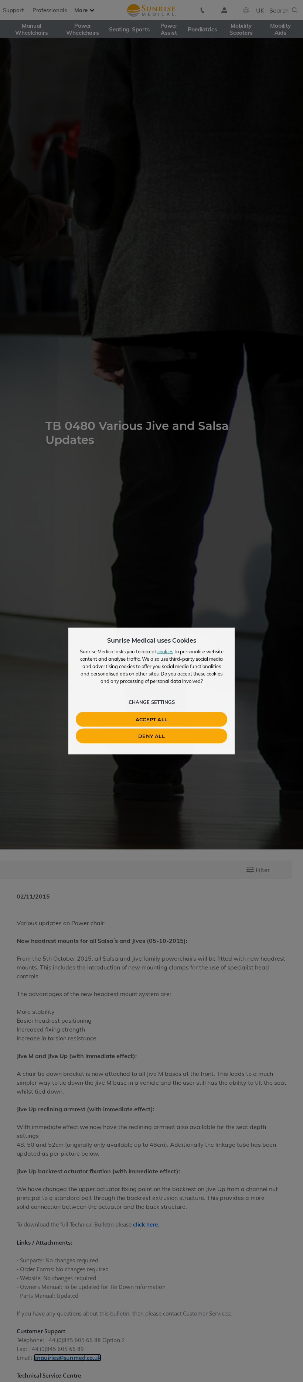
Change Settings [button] (152, 702)
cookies (165, 651)
